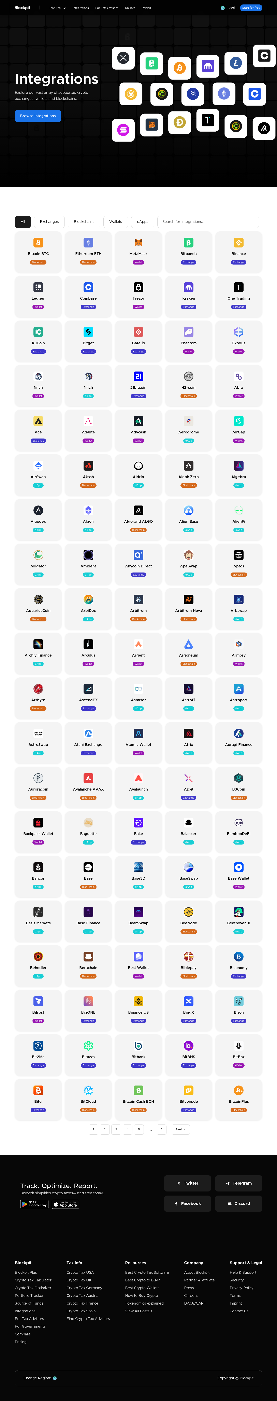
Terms (235, 1296)
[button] (57, 8)
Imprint (236, 1303)
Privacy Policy (241, 1288)
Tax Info (130, 8)
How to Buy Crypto (141, 1296)
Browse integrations (38, 116)
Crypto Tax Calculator (33, 1280)
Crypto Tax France (82, 1303)
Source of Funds (29, 1303)
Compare (23, 1334)
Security (237, 1280)
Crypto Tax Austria (82, 1296)
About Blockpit (196, 1273)
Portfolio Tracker (29, 1296)
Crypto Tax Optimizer (33, 1288)
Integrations (81, 8)
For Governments (30, 1327)
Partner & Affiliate (199, 1280)
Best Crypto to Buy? (142, 1280)
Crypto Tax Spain (81, 1311)
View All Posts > (139, 1311)
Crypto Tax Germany (84, 1288)
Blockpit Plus (26, 1273)
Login (232, 7)
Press (189, 1288)
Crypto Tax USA (80, 1273)
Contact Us (239, 1311)
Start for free (251, 7)
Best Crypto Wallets (142, 1288)
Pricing (146, 8)
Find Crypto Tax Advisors (88, 1319)
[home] (22, 7)
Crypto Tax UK (79, 1280)
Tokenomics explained (144, 1303)
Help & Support (243, 1273)
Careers (191, 1296)
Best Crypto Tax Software (147, 1273)
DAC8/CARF (195, 1303)
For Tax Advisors (106, 8)
